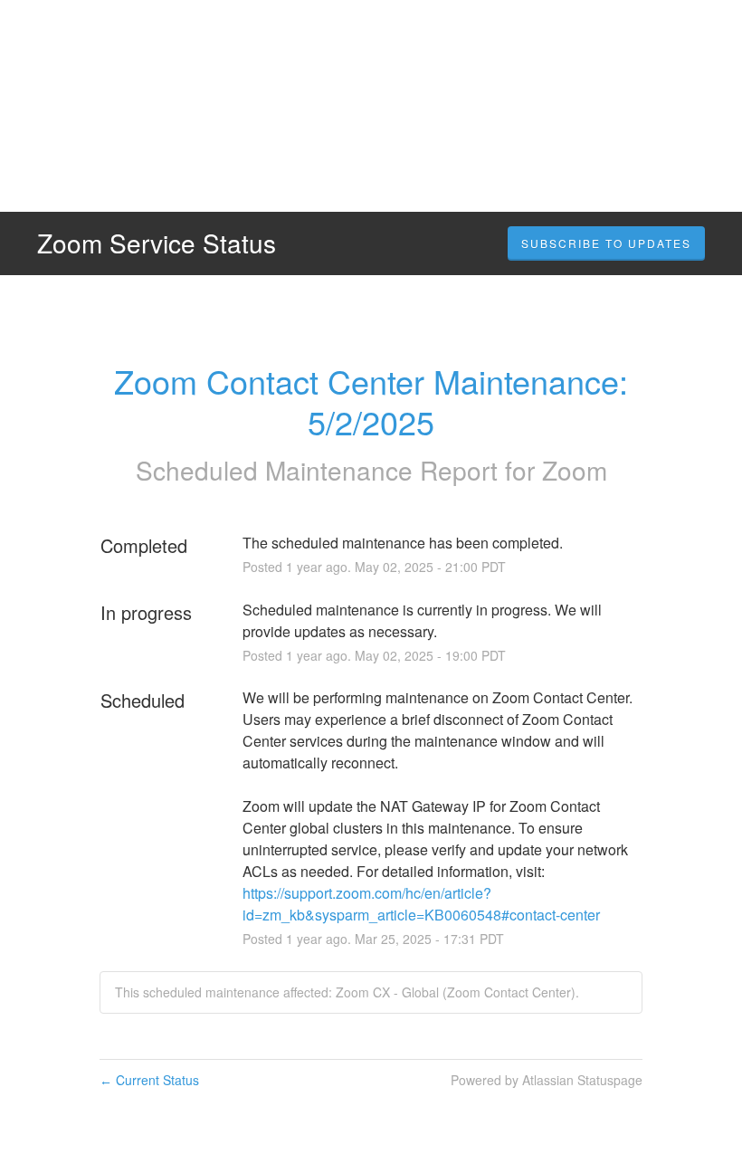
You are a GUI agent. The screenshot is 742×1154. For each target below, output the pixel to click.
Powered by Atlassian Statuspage (546, 1080)
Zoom (574, 470)
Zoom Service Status (156, 242)
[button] (606, 243)
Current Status (149, 1080)
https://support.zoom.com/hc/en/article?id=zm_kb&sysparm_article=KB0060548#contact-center (421, 903)
